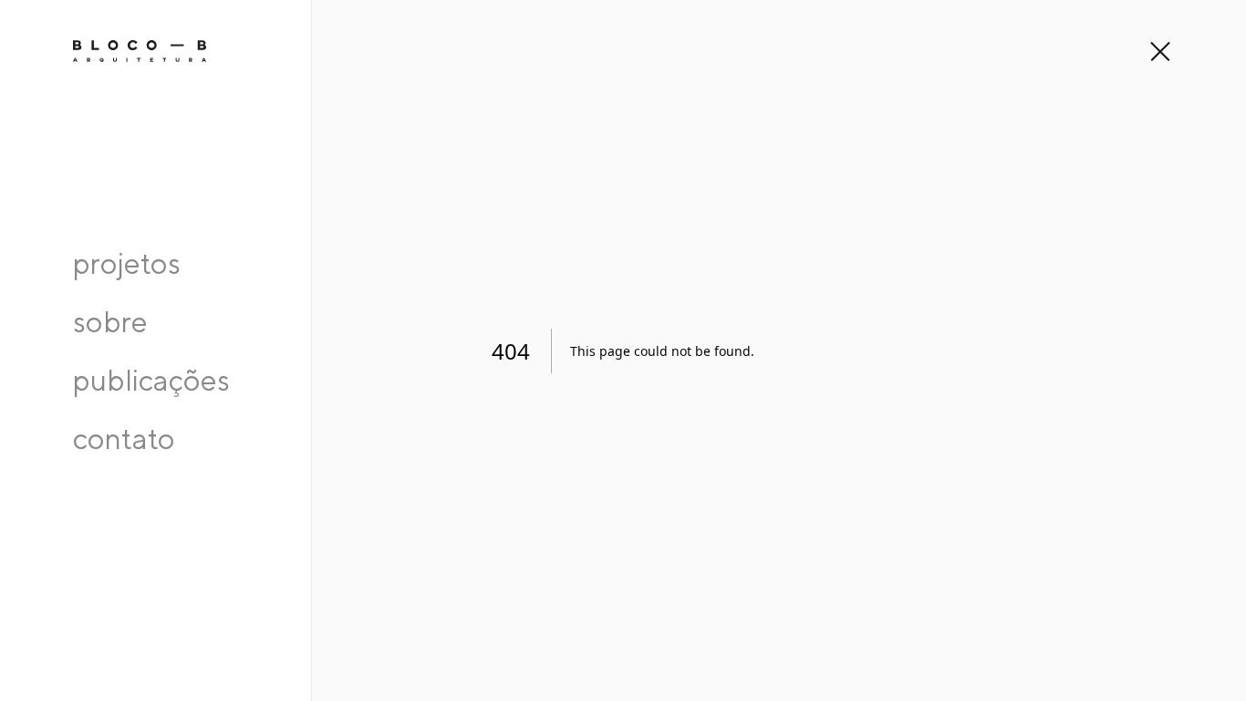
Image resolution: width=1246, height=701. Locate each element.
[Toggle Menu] (1158, 51)
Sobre (110, 321)
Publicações (151, 379)
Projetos (127, 263)
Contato (124, 438)
